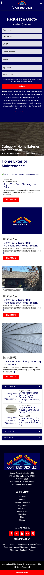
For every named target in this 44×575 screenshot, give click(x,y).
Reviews (22, 499)
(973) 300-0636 (22, 8)
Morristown (24, 547)
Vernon (31, 550)
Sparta (16, 547)
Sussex (19, 544)
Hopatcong (34, 547)
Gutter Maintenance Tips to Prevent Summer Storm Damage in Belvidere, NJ (29, 397)
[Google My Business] (33, 533)
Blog (22, 517)
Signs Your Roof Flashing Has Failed (19, 186)
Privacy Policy (20, 112)
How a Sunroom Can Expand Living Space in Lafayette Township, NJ (30, 421)
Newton (5, 544)
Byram (11, 544)
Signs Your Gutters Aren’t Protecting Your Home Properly (20, 244)
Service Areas (22, 511)
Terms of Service (23, 81)
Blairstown (14, 550)
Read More (11, 199)
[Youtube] (27, 533)
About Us (22, 497)
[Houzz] (22, 533)
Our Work (22, 508)
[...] (12, 194)
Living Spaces (22, 505)
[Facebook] (11, 533)
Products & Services (22, 502)
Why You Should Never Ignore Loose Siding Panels (29, 410)
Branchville (27, 544)
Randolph (23, 550)
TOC (27, 112)
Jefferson (37, 544)
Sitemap (22, 520)
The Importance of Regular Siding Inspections (22, 363)
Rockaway (8, 547)
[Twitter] (16, 533)
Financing (22, 514)
